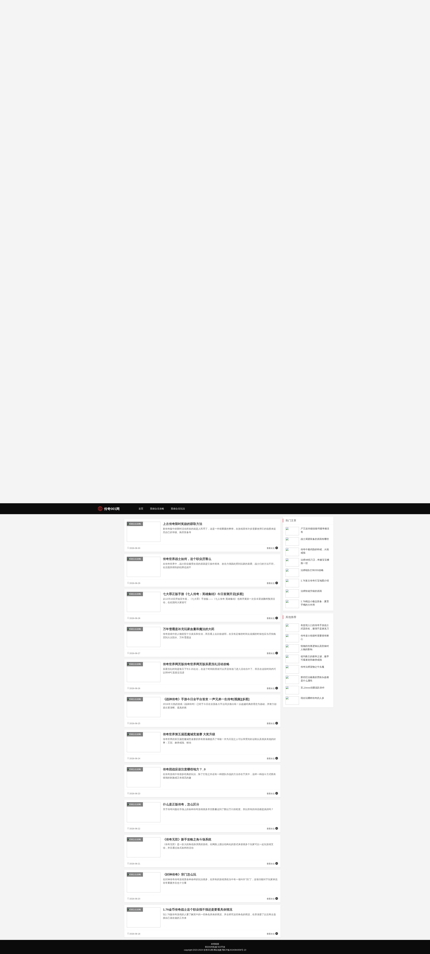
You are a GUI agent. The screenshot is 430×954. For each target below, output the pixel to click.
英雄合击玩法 (178, 508)
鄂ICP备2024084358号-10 (234, 950)
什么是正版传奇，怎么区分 (181, 804)
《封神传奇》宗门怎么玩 (179, 874)
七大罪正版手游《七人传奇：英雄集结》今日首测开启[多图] (203, 594)
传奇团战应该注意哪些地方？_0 (184, 769)
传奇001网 (208, 950)
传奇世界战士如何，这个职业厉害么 (187, 559)
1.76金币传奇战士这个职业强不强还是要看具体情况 (197, 909)
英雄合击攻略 (157, 508)
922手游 (221, 947)
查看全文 (271, 548)
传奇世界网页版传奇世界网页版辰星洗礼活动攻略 (196, 664)
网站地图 (217, 950)
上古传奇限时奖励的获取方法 (182, 524)
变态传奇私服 (211, 947)
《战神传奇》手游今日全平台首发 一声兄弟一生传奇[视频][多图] (206, 699)
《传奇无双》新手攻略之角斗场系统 (187, 839)
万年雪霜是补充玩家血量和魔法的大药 (188, 629)
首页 (141, 508)
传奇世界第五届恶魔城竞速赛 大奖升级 (189, 734)
